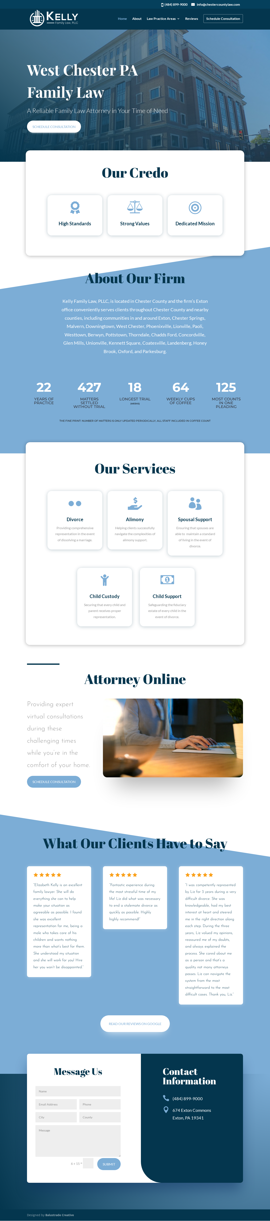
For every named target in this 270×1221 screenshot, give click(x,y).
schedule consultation (54, 127)
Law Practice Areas (161, 18)
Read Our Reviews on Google (135, 1024)
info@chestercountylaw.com (218, 4)
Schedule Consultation (223, 18)
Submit (109, 1164)
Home (122, 18)
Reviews (191, 18)
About (137, 18)
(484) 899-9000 (176, 4)
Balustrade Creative (59, 1215)
